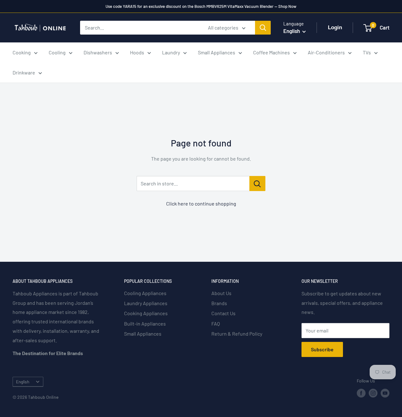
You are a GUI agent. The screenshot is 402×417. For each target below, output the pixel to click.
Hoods (137, 52)
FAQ (215, 323)
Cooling (57, 52)
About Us (221, 293)
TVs (367, 52)
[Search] (263, 28)
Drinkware (24, 72)
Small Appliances (216, 52)
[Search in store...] (257, 183)
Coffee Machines (271, 52)
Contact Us (223, 313)
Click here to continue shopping (201, 203)
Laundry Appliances (145, 303)
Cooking (22, 52)
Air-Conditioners (326, 52)
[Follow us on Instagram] (373, 393)
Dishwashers (98, 52)
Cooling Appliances (145, 293)
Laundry (171, 52)
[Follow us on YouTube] (385, 393)
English (22, 381)
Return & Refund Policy (236, 334)
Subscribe (322, 349)
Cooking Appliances (146, 313)
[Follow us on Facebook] (361, 393)
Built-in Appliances (145, 323)
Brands (219, 303)
